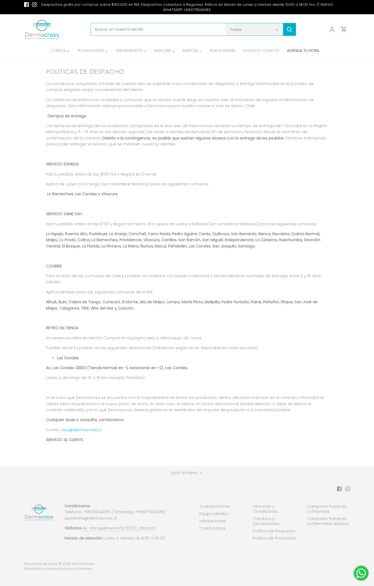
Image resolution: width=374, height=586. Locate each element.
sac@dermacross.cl (81, 430)
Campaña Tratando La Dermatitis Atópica (328, 521)
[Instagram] (34, 4)
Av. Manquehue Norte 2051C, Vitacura (119, 528)
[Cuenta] (332, 29)
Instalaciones (212, 521)
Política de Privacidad (274, 538)
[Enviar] (289, 29)
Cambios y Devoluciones (266, 521)
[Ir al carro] (344, 29)
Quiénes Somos (215, 506)
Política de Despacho (274, 531)
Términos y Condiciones (265, 509)
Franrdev (84, 568)
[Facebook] (26, 4)
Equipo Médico (213, 514)
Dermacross (83, 563)
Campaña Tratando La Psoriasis (327, 509)
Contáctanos (212, 528)
